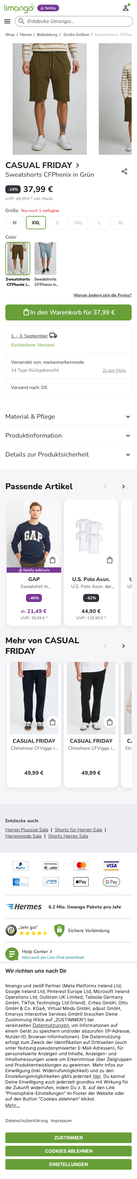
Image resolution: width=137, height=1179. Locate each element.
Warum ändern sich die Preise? (102, 295)
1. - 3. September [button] (29, 336)
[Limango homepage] (19, 8)
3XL (78, 222)
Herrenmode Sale (23, 836)
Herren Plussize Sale (26, 830)
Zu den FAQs (114, 370)
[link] (45, 264)
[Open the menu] (7, 21)
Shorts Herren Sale (68, 836)
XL (121, 222)
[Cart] (53, 560)
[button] (29, 198)
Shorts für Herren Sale (78, 830)
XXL (36, 222)
